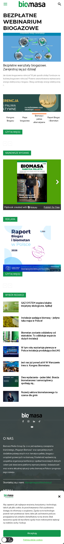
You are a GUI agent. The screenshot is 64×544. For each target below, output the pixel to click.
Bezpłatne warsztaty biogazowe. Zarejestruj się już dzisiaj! (24, 67)
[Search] (59, 4)
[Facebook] (23, 422)
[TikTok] (39, 422)
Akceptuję (32, 533)
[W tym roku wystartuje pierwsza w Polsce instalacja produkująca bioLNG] (11, 351)
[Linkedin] (34, 422)
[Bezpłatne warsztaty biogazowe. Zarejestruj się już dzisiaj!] (32, 47)
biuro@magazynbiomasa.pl (38, 483)
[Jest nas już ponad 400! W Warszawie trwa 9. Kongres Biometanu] (11, 366)
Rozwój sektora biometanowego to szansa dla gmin (39, 393)
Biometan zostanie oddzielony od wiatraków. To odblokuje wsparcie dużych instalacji (38, 336)
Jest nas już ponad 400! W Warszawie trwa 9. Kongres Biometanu (40, 364)
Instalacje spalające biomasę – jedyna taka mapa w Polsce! (40, 319)
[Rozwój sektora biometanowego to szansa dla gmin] (11, 396)
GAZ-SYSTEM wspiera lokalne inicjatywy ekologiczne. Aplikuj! (36, 304)
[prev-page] (5, 144)
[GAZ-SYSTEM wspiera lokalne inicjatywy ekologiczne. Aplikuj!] (11, 306)
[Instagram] (28, 422)
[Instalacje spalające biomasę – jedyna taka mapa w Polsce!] (11, 321)
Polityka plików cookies (33, 540)
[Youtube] (32, 427)
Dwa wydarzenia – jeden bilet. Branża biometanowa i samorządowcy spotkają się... (40, 380)
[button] (59, 496)
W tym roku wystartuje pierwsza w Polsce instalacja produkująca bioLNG (40, 349)
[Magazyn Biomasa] (32, 415)
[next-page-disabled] (10, 144)
